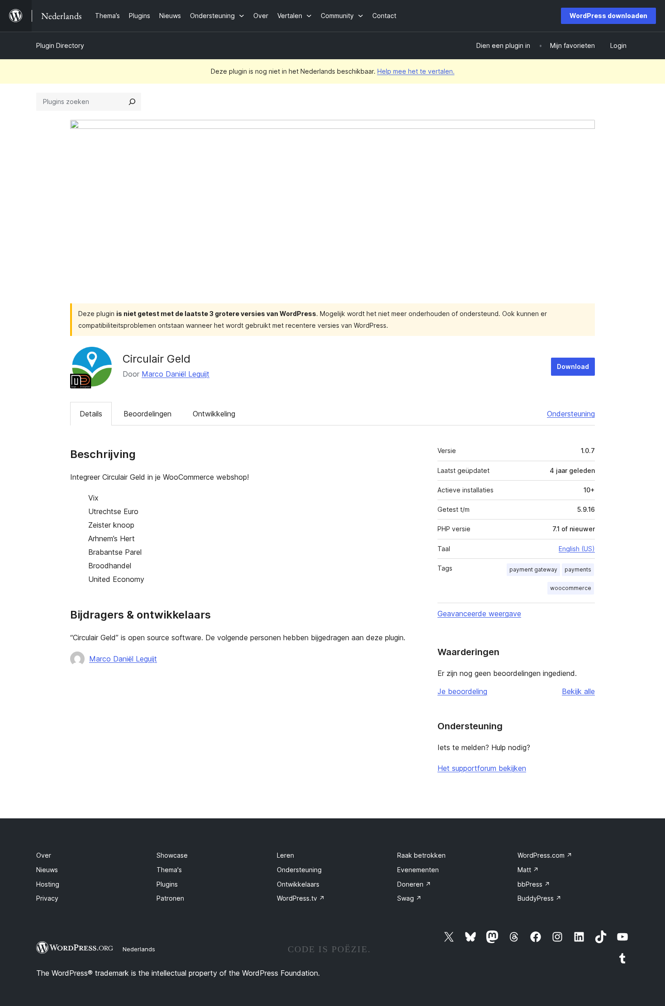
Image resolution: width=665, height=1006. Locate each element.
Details (91, 413)
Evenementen (418, 870)
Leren (285, 855)
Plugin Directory (60, 45)
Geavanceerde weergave (479, 613)
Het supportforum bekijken (481, 768)
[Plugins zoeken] (132, 102)
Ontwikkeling (214, 413)
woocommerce (570, 588)
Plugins (167, 884)
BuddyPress (539, 898)
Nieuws (47, 870)
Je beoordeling (462, 691)
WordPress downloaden (608, 15)
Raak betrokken (421, 855)
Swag (409, 898)
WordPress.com (545, 855)
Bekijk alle (578, 691)
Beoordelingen (147, 413)
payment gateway (533, 569)
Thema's (169, 870)
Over (43, 855)
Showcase (172, 855)
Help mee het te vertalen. (416, 71)
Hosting (47, 884)
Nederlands (139, 949)
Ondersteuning (571, 413)
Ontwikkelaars (298, 884)
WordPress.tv (301, 898)
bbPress (534, 884)
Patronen (170, 898)
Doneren (414, 884)
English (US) (577, 549)
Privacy (47, 898)
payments (578, 569)
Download (573, 366)
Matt (528, 870)
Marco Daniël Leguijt (175, 373)
